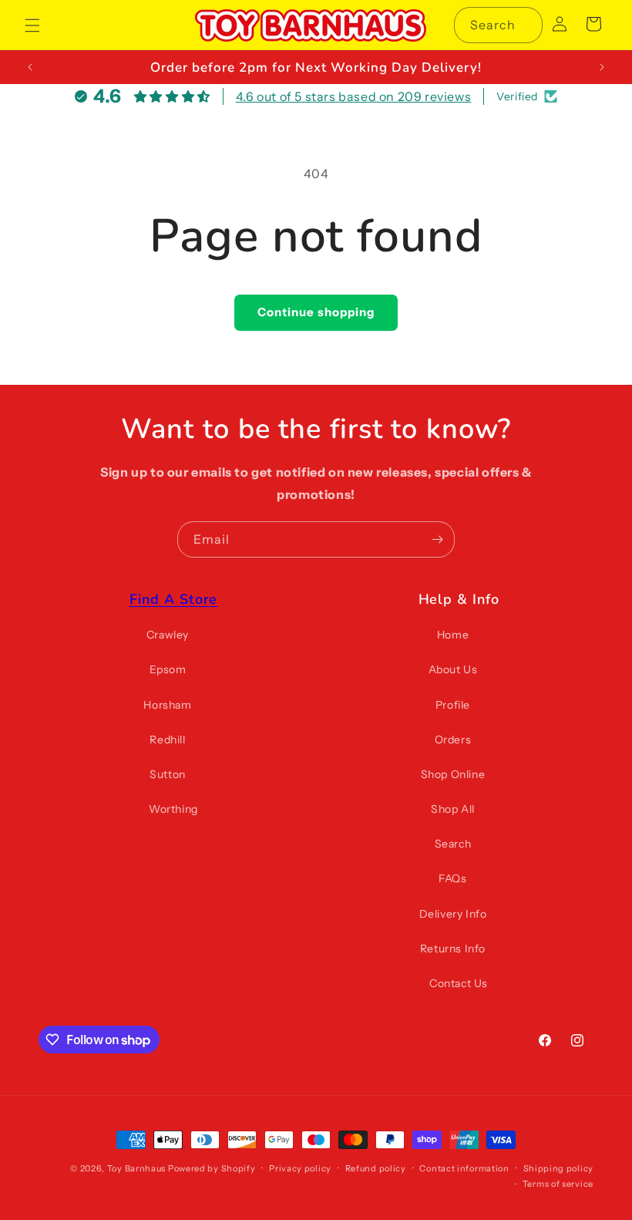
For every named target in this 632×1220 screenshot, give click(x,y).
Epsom (168, 669)
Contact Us (458, 983)
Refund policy (375, 1168)
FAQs (452, 878)
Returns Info (453, 948)
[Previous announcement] (30, 67)
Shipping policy (558, 1168)
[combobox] (498, 25)
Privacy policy (300, 1168)
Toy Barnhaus (136, 1168)
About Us (453, 669)
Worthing (173, 809)
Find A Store (173, 599)
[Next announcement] (602, 67)
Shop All (453, 809)
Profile (452, 705)
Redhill (167, 739)
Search (453, 844)
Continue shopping (316, 312)
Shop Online (453, 774)
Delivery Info (453, 914)
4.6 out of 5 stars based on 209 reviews (353, 96)
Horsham (167, 705)
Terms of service (558, 1183)
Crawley (167, 635)
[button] (32, 25)
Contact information (464, 1168)
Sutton (168, 774)
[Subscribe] (437, 539)
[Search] (525, 25)
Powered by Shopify (212, 1168)
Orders (453, 739)
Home (453, 635)
